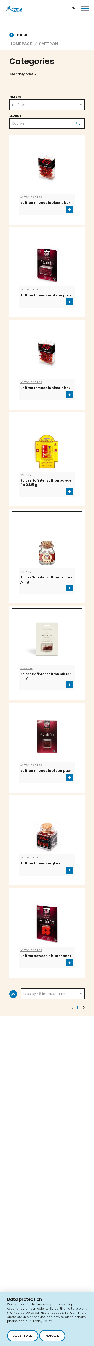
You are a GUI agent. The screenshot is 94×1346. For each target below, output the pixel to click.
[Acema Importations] (14, 11)
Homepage (20, 43)
